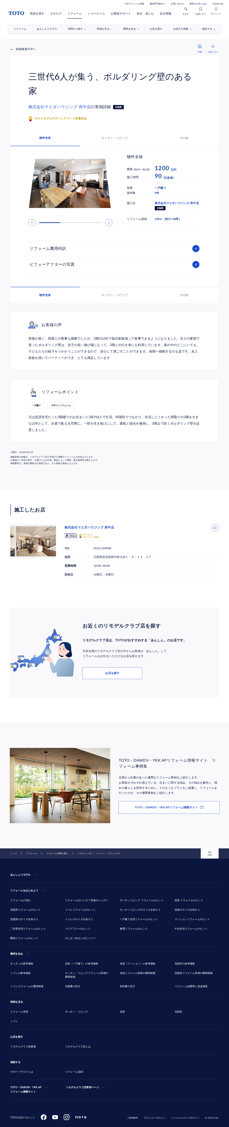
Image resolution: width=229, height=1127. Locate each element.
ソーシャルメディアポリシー (185, 1118)
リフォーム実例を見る (57, 853)
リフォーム (74, 13)
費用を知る (16, 954)
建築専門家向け (157, 4)
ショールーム (96, 13)
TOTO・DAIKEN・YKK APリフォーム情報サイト (166, 807)
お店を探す (112, 673)
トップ (13, 853)
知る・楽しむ (145, 13)
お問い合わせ (177, 4)
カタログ (56, 13)
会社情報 (165, 13)
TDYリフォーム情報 (134, 4)
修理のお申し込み (198, 4)
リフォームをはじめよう (24, 890)
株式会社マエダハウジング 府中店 (59, 107)
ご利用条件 (132, 1118)
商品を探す (37, 13)
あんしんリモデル (20, 875)
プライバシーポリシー (154, 1118)
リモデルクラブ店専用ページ (82, 1087)
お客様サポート (121, 13)
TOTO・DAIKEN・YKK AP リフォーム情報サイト (26, 1089)
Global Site (218, 4)
